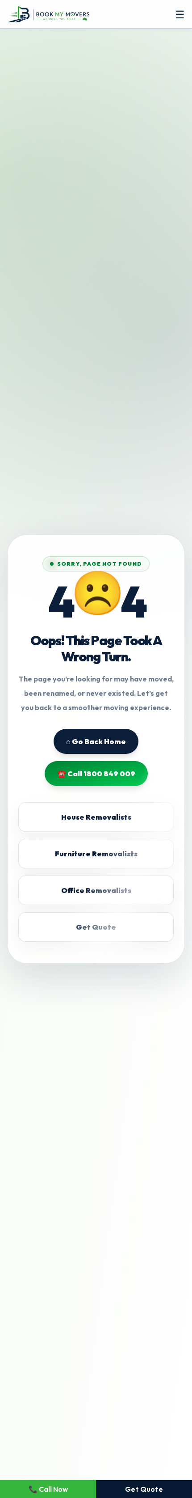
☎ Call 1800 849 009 (96, 773)
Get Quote (96, 926)
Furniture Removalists (96, 853)
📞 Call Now (48, 1489)
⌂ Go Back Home (96, 741)
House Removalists (96, 816)
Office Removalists (96, 890)
